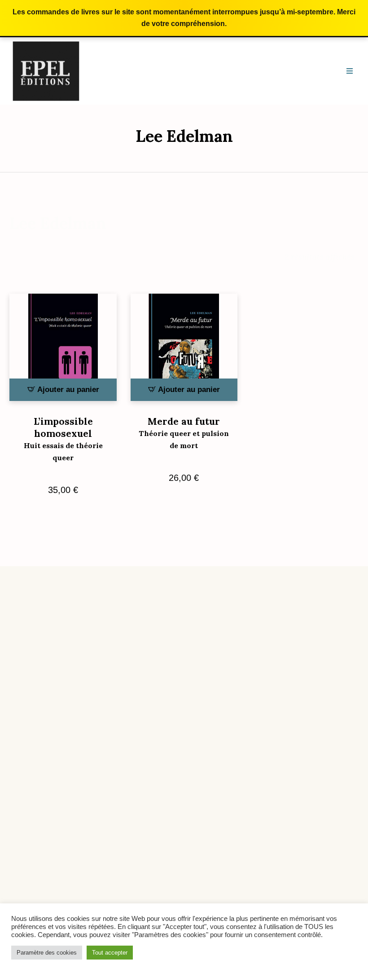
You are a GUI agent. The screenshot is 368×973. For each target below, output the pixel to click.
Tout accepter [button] (109, 952)
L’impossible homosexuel (63, 438)
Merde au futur (184, 432)
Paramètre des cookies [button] (47, 952)
